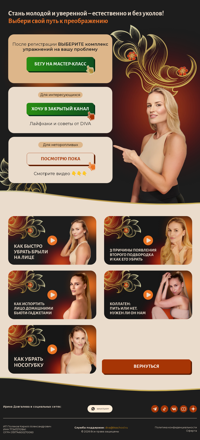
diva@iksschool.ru (116, 427)
